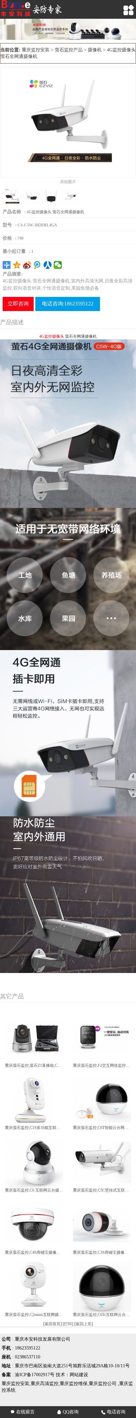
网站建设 (79, 1374)
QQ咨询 (68, 1411)
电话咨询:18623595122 (67, 303)
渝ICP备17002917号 (34, 1374)
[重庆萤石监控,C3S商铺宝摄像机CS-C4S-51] (102, 1224)
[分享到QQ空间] (17, 265)
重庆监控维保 (73, 1383)
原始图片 (68, 181)
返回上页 (83, 1324)
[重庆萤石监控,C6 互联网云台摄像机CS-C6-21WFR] (34, 1162)
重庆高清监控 (44, 1383)
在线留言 (23, 1411)
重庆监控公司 (103, 1383)
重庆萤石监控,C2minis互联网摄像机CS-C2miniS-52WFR (34, 1314)
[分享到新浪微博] (27, 265)
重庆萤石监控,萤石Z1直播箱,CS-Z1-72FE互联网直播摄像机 (34, 1065)
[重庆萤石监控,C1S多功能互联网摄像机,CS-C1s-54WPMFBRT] (34, 1099)
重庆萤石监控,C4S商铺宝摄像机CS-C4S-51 (34, 1252)
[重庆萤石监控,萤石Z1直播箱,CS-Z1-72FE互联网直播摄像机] (34, 1037)
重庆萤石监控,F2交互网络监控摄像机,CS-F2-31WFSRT (102, 1065)
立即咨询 (18, 303)
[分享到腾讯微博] (37, 265)
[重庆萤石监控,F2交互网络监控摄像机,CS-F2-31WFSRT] (102, 1037)
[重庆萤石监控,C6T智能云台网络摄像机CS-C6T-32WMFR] (102, 1099)
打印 (68, 1324)
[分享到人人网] (48, 265)
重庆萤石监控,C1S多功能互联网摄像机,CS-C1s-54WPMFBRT (34, 1127)
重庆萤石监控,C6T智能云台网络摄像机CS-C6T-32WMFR (102, 1127)
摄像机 (95, 49)
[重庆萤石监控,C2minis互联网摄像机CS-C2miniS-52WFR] (34, 1286)
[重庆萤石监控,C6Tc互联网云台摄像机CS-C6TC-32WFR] (102, 1286)
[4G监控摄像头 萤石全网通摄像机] (68, 121)
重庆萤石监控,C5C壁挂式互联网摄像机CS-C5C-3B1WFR (102, 1190)
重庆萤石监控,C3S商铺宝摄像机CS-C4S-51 (102, 1252)
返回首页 (52, 1324)
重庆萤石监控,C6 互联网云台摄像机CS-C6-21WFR (34, 1190)
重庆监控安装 (36, 49)
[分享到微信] (58, 265)
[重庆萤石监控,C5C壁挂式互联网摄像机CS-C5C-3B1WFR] (102, 1162)
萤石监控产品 (69, 49)
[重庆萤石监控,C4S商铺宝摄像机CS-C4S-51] (34, 1224)
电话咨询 (113, 1411)
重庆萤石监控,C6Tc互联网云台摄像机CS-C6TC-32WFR (102, 1314)
